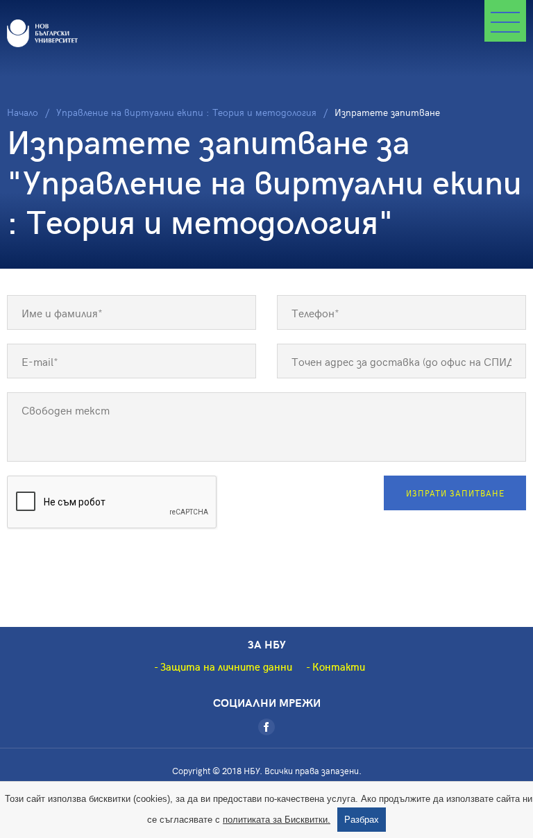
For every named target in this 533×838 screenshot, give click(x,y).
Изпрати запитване (455, 492)
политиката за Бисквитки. (276, 819)
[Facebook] (266, 727)
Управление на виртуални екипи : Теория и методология (186, 112)
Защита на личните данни (226, 666)
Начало (22, 112)
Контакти (338, 666)
